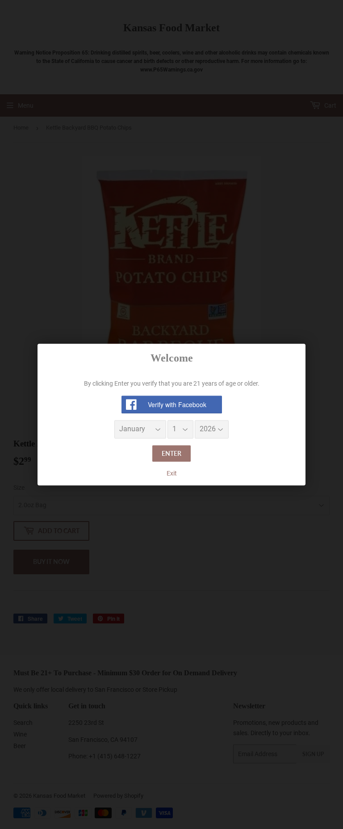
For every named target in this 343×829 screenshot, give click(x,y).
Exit (172, 473)
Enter (171, 453)
